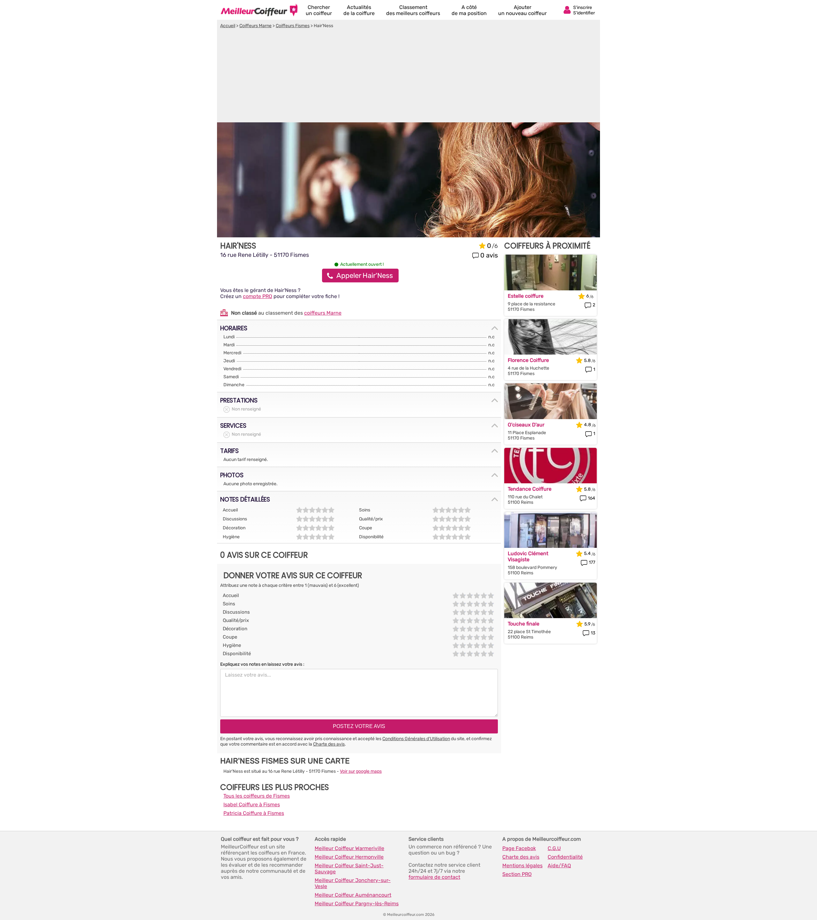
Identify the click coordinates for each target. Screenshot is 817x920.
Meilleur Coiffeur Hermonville (349, 857)
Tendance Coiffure (529, 489)
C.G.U (554, 848)
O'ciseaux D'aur (526, 425)
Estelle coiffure (525, 296)
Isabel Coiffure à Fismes (251, 804)
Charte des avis (329, 744)
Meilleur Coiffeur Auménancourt (353, 895)
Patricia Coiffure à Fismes (253, 813)
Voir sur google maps (361, 771)
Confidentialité (565, 857)
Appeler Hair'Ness (364, 275)
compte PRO (257, 296)
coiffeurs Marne (322, 313)
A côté (469, 10)
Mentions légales (522, 865)
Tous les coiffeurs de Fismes (256, 796)
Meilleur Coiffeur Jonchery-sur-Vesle (353, 883)
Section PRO (517, 874)
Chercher (319, 10)
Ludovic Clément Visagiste (528, 556)
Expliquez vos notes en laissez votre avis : (262, 664)
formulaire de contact (434, 877)
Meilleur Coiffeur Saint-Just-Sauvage (349, 868)
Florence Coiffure (528, 360)
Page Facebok (519, 848)
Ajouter (522, 10)
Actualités (359, 10)
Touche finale (523, 624)
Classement (413, 10)
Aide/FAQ (559, 865)
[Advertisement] (408, 76)
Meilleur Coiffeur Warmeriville (349, 848)
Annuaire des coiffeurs (259, 10)
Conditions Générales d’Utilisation (416, 738)
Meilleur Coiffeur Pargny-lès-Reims (357, 904)
